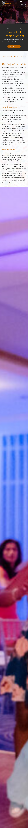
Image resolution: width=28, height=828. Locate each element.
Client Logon (23, 4)
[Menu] (21, 2)
